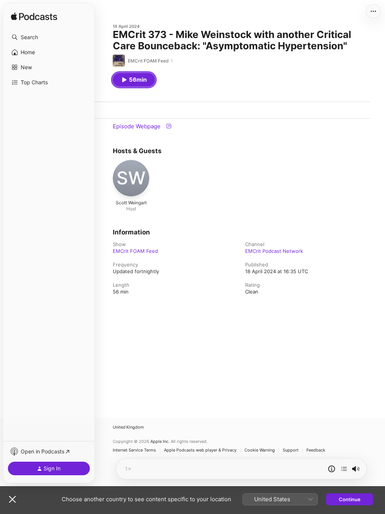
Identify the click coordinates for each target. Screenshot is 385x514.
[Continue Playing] (344, 469)
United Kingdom (128, 427)
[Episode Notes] (331, 469)
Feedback (315, 450)
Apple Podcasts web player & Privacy (200, 450)
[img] (34, 17)
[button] (48, 37)
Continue (350, 499)
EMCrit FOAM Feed (135, 251)
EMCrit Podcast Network (274, 251)
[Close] (12, 499)
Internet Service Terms (134, 450)
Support (291, 450)
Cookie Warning (259, 450)
